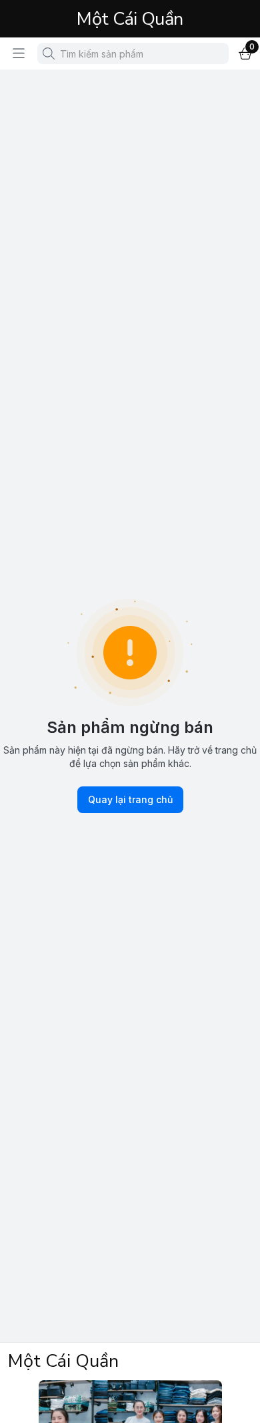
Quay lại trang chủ (130, 799)
